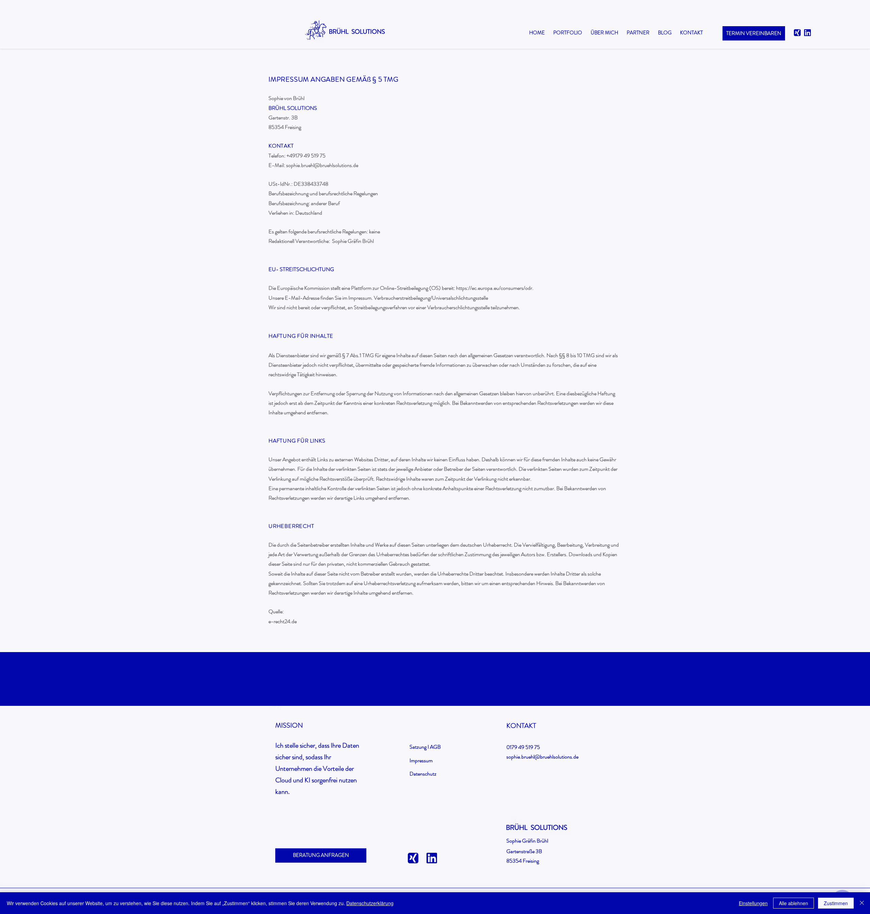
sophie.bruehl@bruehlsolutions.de (322, 165)
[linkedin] (807, 32)
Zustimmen (836, 903)
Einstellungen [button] (753, 903)
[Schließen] (862, 903)
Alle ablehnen (793, 903)
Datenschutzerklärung (370, 903)
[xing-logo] (797, 32)
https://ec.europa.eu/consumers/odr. (495, 288)
